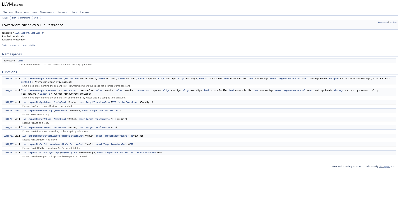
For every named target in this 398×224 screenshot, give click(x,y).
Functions (393, 22)
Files (72, 12)
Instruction (72, 78)
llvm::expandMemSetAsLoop (36, 119)
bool (201, 78)
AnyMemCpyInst (69, 152)
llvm (14, 18)
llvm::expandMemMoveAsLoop (36, 110)
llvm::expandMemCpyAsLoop (36, 102)
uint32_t (338, 90)
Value (101, 78)
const (273, 78)
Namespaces (46, 12)
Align (161, 78)
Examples (84, 12)
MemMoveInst (62, 110)
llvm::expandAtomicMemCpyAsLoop (40, 152)
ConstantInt (142, 90)
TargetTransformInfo (289, 78)
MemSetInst (60, 119)
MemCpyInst (60, 102)
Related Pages (22, 12)
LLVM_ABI (9, 78)
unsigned (333, 78)
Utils (36, 18)
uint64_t (26, 82)
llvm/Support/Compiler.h (28, 33)
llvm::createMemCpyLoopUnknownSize (41, 78)
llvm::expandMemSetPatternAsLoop (40, 136)
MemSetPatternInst (72, 136)
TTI (305, 78)
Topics (34, 12)
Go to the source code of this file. (19, 45)
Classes (61, 12)
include (5, 18)
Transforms (25, 18)
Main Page (8, 12)
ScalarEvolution (127, 102)
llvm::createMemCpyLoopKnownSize (40, 90)
